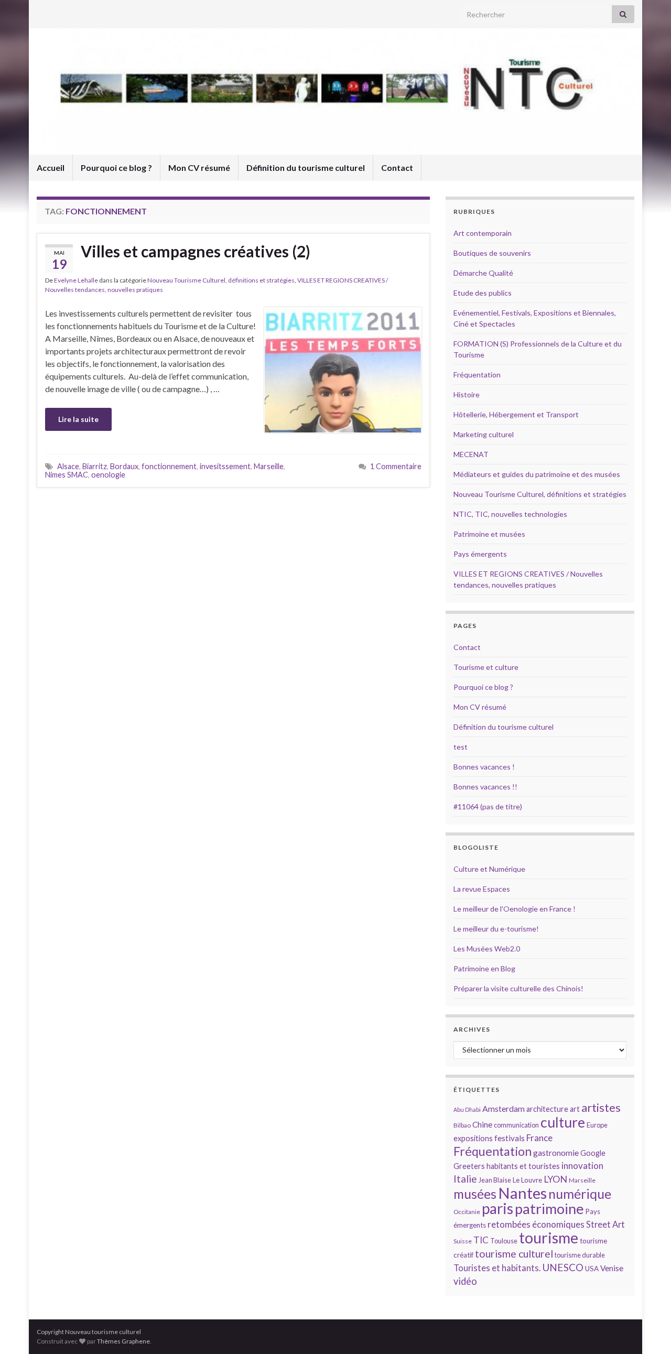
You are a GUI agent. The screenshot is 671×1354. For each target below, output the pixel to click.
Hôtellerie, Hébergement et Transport (516, 414)
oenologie (108, 474)
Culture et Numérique (489, 868)
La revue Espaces (481, 888)
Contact (397, 167)
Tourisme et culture (485, 667)
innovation (582, 1165)
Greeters (469, 1166)
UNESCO (562, 1267)
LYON (555, 1179)
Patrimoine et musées (489, 533)
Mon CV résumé (199, 167)
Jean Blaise (495, 1180)
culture (562, 1122)
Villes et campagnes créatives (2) (195, 251)
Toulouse (503, 1241)
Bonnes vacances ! (484, 766)
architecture (547, 1108)
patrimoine (549, 1208)
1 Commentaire (395, 466)
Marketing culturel (483, 434)
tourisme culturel (514, 1254)
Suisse (462, 1241)
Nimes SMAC (66, 474)
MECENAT (471, 454)
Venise (611, 1268)
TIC (481, 1239)
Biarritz (94, 466)
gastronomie (556, 1152)
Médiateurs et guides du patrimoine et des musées (536, 474)
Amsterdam (503, 1108)
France (539, 1137)
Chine (482, 1124)
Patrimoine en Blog (484, 968)
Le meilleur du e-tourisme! (496, 928)
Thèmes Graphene (123, 1341)
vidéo (465, 1281)
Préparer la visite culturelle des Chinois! (518, 988)
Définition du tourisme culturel (305, 167)
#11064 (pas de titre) (487, 806)
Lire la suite (78, 419)
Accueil (50, 167)
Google (592, 1153)
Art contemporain (482, 233)
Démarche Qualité (483, 272)
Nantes (522, 1193)
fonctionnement (169, 466)
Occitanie (466, 1212)
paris (497, 1208)
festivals (509, 1138)
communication (516, 1125)
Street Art (605, 1224)
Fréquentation (477, 374)
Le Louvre (527, 1180)
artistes (601, 1107)
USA (592, 1268)
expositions (473, 1138)
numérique (579, 1193)
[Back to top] (647, 1330)
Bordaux (124, 466)
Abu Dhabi (467, 1109)
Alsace (68, 466)
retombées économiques (536, 1224)
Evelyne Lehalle (76, 280)
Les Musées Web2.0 (486, 948)
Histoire (466, 394)
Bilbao (462, 1125)
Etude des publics (482, 292)
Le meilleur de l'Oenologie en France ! (514, 908)
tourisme (548, 1238)
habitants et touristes (523, 1166)
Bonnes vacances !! (485, 786)
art (575, 1108)
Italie (465, 1179)
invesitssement (225, 466)
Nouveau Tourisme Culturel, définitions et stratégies (221, 280)
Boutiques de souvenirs (492, 252)
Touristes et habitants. (496, 1268)
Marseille (269, 466)
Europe (597, 1125)
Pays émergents (480, 553)
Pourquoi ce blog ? (116, 167)
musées (474, 1193)
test (460, 746)
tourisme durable (580, 1255)
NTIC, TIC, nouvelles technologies (510, 514)
